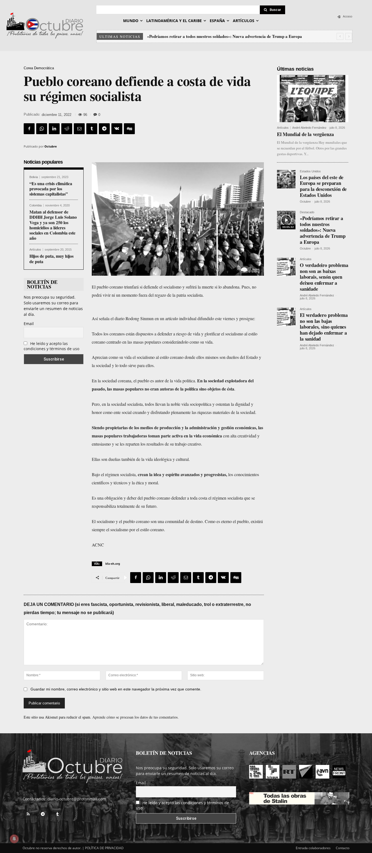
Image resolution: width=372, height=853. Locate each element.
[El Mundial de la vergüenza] (312, 98)
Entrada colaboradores (313, 848)
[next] (348, 36)
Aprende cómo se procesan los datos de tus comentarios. (135, 717)
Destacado (307, 212)
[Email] (79, 128)
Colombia (35, 205)
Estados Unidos (310, 171)
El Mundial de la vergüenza (305, 134)
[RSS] (28, 814)
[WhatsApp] (41, 128)
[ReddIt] (66, 128)
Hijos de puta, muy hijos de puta (51, 258)
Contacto (342, 848)
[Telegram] (104, 128)
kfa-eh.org (112, 563)
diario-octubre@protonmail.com (76, 798)
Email (29, 323)
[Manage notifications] (14, 838)
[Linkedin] (54, 128)
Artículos (35, 249)
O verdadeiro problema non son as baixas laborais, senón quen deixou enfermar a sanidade (228, 36)
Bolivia (33, 177)
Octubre (50, 146)
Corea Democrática (39, 68)
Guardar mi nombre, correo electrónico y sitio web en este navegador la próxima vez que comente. (116, 689)
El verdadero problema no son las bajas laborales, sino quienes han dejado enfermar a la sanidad (323, 326)
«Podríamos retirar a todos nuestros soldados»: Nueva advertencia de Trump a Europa (322, 230)
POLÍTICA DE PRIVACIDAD (104, 848)
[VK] (116, 128)
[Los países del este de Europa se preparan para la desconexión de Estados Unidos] (286, 179)
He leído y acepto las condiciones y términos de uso (51, 346)
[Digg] (129, 128)
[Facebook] (29, 128)
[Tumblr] (91, 128)
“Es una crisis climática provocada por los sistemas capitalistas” (50, 188)
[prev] (340, 36)
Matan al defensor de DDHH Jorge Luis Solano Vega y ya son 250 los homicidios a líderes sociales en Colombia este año (53, 225)
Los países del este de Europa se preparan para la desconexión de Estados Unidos (323, 186)
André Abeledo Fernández (309, 127)
